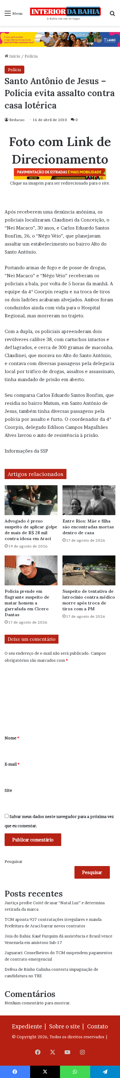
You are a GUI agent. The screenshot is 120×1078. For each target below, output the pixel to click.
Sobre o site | (67, 1026)
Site (8, 790)
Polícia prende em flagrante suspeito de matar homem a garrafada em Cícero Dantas (27, 602)
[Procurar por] (112, 15)
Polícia (31, 56)
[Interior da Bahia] (66, 13)
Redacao (17, 119)
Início (14, 56)
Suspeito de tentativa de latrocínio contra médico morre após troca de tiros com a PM (88, 600)
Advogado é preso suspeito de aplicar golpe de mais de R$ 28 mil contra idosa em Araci (31, 529)
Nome (12, 737)
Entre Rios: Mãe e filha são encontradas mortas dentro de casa (88, 526)
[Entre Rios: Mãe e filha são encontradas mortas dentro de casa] (88, 500)
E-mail (12, 764)
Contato (97, 1026)
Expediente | (30, 1026)
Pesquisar (13, 861)
